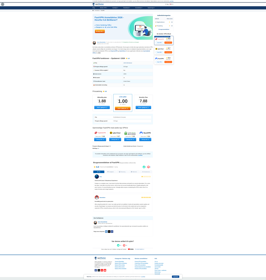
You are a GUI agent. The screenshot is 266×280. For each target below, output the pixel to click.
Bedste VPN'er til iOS (120, 266)
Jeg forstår (175, 276)
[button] (2, 4)
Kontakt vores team (159, 263)
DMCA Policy (158, 272)
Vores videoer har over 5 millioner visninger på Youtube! (113, 249)
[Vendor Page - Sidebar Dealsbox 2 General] (163, 50)
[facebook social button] (96, 270)
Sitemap (156, 268)
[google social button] (102, 270)
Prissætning (160, 25)
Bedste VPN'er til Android (120, 268)
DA (172, 4)
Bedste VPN (103, 7)
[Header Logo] (98, 4)
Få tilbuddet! (168, 42)
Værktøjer (114, 7)
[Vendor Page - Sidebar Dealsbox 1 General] (163, 40)
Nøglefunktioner (161, 22)
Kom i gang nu (122, 108)
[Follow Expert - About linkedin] (106, 231)
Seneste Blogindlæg (119, 261)
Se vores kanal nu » (139, 249)
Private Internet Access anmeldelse (143, 266)
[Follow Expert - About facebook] (112, 231)
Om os (156, 261)
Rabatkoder (126, 7)
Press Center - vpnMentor (160, 270)
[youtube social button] (105, 270)
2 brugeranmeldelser (163, 29)
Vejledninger (151, 7)
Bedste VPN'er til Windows (121, 263)
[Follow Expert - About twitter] (109, 231)
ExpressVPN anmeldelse (140, 261)
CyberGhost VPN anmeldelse (141, 263)
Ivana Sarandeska (101, 42)
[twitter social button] (99, 270)
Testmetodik (157, 273)
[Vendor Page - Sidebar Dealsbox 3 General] (163, 59)
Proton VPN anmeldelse (140, 265)
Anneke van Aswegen (134, 42)
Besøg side (99, 31)
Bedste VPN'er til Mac (120, 265)
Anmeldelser (138, 7)
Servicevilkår (158, 266)
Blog (94, 7)
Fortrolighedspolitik (159, 265)
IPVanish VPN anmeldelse (141, 268)
